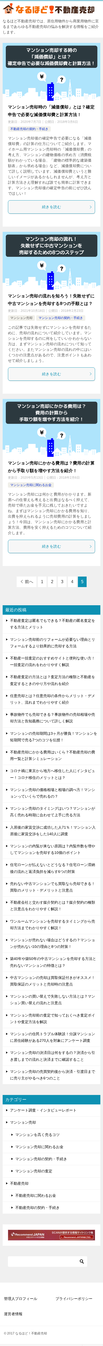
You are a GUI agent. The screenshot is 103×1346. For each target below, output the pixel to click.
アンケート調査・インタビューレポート (43, 1110)
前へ (29, 581)
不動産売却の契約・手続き (29, 129)
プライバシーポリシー (73, 1299)
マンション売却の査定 (33, 1171)
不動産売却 (19, 1183)
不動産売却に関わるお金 (35, 1195)
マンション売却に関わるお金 (31, 485)
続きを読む (51, 207)
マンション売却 (21, 318)
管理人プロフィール (20, 1299)
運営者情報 (13, 1314)
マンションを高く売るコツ (37, 1135)
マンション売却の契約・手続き (61, 318)
